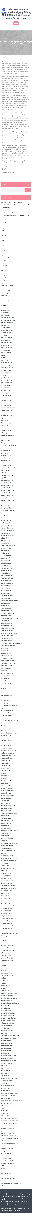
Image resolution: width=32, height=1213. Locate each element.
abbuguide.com (5, 390)
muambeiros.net (6, 823)
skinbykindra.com (6, 653)
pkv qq (3, 230)
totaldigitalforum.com (7, 638)
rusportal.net (5, 980)
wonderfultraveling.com (8, 805)
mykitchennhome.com (7, 881)
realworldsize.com (6, 1025)
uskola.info (4, 538)
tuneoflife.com (5, 1181)
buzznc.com (4, 648)
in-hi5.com (4, 970)
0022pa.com (4, 773)
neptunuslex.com (6, 708)
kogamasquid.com (6, 923)
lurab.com (4, 670)
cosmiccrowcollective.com (9, 998)
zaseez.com (4, 335)
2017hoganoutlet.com (7, 950)
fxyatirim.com (5, 387)
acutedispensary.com (7, 1133)
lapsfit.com (4, 458)
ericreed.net (4, 863)
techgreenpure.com (6, 405)
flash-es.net (4, 1108)
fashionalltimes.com (7, 635)
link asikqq (4, 270)
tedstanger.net (5, 533)
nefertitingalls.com (6, 342)
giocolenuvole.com (6, 378)
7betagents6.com (6, 443)
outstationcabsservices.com (9, 618)
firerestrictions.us (6, 818)
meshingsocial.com (6, 1073)
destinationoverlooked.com (9, 1161)
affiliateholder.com (6, 1186)
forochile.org (5, 800)
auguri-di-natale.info (7, 710)
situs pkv (3, 253)
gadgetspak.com (6, 450)
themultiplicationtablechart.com (10, 926)
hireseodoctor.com (6, 455)
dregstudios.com (6, 793)
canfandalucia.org (6, 610)
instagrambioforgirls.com (8, 1060)
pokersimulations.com (7, 465)
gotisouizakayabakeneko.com (10, 1003)
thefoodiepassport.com (8, 885)
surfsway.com (5, 413)
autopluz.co (4, 725)
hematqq (18, 1201)
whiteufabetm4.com (7, 503)
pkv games (4, 228)
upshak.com (4, 1110)
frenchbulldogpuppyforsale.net (10, 921)
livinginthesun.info (6, 985)
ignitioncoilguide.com (7, 673)
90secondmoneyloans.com (9, 423)
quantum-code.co (6, 548)
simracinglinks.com (6, 740)
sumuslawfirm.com (6, 1126)
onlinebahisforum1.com (8, 320)
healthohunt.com (6, 520)
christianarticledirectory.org (9, 933)
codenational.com (6, 658)
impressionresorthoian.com (9, 1118)
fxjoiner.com (4, 650)
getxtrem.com (5, 1068)
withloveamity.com (6, 382)
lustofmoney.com (6, 1173)
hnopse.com (4, 1168)
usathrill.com (5, 605)
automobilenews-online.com (9, 633)
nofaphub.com (5, 340)
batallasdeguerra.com (7, 790)
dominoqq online (6, 268)
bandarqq (4, 260)
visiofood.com (5, 573)
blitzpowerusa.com (6, 1048)
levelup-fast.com (6, 460)
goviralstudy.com (6, 898)
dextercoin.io (5, 931)
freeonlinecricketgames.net (9, 813)
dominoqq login (6, 1196)
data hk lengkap (5, 290)
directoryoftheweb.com (8, 958)
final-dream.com (6, 553)
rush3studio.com (6, 963)
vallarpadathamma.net (7, 1023)
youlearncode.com (6, 385)
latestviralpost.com (6, 1043)
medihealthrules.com (7, 603)
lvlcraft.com (4, 420)
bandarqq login (12, 1204)
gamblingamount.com (7, 1163)
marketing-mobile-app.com (9, 1078)
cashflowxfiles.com (6, 1063)
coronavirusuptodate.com (8, 445)
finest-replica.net (6, 555)
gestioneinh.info (6, 558)
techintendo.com (6, 403)
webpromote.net (6, 833)
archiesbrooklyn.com (7, 820)
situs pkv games (6, 300)
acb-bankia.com (5, 1106)
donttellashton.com (7, 960)
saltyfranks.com (6, 765)
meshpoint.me (5, 1005)
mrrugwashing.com (6, 1103)
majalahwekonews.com (8, 948)
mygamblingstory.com (7, 945)
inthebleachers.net (6, 913)
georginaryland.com (7, 845)
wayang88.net (5, 498)
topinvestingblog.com (7, 758)
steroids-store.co (6, 835)
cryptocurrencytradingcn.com (10, 1138)
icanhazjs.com (5, 893)
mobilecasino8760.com (8, 868)
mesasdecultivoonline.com (9, 1038)
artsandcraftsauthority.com (9, 681)
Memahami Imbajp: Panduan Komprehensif (13, 212)
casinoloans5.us (6, 873)
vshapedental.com (6, 608)
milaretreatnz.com (6, 780)
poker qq (3, 245)
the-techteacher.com (7, 630)
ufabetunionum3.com (7, 483)
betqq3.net (4, 870)
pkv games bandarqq (7, 285)
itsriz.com (4, 988)
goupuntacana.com (6, 330)
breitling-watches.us (7, 718)
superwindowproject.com (8, 888)
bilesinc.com (4, 778)
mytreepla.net (5, 463)
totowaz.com (5, 1141)
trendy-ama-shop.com (7, 568)
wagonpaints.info (6, 540)
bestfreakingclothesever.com (9, 1120)
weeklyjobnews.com (7, 1148)
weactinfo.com (5, 1070)
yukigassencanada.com (8, 435)
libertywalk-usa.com (7, 695)
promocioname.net (6, 808)
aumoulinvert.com (6, 883)
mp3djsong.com (6, 703)
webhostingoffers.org (7, 395)
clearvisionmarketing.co (8, 545)
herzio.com (4, 968)
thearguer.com (5, 1075)
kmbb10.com (5, 1065)
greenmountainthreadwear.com (10, 1131)
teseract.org (4, 565)
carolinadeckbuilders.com (8, 755)
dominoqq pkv (5, 258)
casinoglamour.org (6, 928)
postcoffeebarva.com (7, 1015)
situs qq (3, 233)
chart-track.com (5, 803)
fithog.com (4, 840)
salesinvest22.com (6, 563)
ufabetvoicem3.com (7, 493)
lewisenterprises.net (7, 367)
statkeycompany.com (7, 753)
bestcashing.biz (5, 815)
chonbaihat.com (6, 828)
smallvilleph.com (6, 785)
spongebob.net (5, 1008)
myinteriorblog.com (7, 583)
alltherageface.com (6, 655)
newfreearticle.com (6, 1045)
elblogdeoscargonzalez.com (9, 830)
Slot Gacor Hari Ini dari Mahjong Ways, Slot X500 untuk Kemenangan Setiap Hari (16, 13)
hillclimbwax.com (6, 1166)
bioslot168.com (5, 678)
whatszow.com (5, 398)
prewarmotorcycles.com (8, 738)
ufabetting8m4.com (7, 480)
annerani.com (5, 768)
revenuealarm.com (6, 668)
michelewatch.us (6, 713)
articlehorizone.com (7, 438)
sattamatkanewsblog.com (8, 1135)
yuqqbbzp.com (5, 440)
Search (5, 184)
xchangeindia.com (6, 623)
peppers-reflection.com (8, 1178)
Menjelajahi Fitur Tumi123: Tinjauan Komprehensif (15, 210)
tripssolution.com (6, 430)
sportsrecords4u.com (7, 475)
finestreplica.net (5, 515)
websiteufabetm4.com (7, 500)
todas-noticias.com (7, 975)
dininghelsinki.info (6, 508)
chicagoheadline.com (7, 322)
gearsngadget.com (6, 453)
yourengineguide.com (7, 613)
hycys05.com (5, 1053)
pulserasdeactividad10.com (9, 906)
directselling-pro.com (7, 665)
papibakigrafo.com (6, 890)
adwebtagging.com (6, 1153)
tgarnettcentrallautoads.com (9, 720)
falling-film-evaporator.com (9, 1123)
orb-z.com (4, 1033)
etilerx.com (4, 513)
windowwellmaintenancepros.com (11, 1183)
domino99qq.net (6, 955)
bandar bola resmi (6, 248)
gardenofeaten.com (7, 1050)
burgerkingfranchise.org (8, 1020)
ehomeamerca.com (6, 400)
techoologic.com (6, 598)
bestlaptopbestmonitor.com (9, 843)
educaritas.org (5, 350)
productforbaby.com (7, 1030)
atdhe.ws (3, 853)
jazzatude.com (5, 770)
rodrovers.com (5, 428)
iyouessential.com (6, 380)
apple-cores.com (6, 903)
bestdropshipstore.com (8, 408)
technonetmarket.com (7, 530)
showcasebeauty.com (7, 748)
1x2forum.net (5, 312)
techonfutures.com (6, 595)
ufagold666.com (6, 580)
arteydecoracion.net (7, 838)
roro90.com (4, 965)
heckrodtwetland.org (7, 855)
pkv (2, 255)
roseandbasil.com (6, 848)
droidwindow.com (6, 575)
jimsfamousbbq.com (7, 693)
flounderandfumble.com (8, 518)
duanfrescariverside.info (8, 510)
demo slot (9, 172)
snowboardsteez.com (7, 1058)
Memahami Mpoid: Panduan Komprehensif (13, 202)
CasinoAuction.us (6, 875)
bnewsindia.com (6, 585)
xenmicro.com (5, 360)
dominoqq (4, 235)
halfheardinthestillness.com (9, 858)
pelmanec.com (5, 953)
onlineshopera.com (6, 362)
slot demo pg (5, 293)
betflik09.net (4, 355)
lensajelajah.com (6, 352)
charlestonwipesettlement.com (10, 1143)
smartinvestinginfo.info (8, 525)
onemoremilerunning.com (8, 1055)
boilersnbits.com (6, 1040)
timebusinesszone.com (8, 1176)
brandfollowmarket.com (8, 1146)
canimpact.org (5, 895)
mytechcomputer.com (7, 676)
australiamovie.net (6, 698)
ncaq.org (3, 357)
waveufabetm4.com (7, 495)
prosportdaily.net (6, 560)
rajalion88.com (5, 327)
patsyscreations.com (7, 345)
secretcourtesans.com (7, 317)
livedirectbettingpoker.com (9, 1093)
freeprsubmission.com (7, 578)
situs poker (4, 265)
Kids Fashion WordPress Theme (10, 1208)
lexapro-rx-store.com (7, 916)
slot (14, 172)
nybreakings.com (6, 615)
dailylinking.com (6, 373)
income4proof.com (6, 347)
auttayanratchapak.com (8, 1013)
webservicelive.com (6, 683)
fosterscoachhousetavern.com (10, 1035)
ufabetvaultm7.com (7, 488)
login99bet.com (5, 315)
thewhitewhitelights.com (8, 850)
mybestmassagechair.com (8, 860)
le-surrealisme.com (6, 745)
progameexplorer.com (7, 660)
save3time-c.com (6, 728)
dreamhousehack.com (7, 628)
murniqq (11, 1201)
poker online (25, 1201)
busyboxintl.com (6, 1010)
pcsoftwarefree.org (6, 370)
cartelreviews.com (6, 410)
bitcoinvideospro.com (7, 995)
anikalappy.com (5, 505)
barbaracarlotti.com (7, 908)
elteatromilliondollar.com (8, 1018)
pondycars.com (5, 593)
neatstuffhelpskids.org (7, 795)
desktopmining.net (6, 910)
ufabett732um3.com (7, 535)
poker (2, 243)
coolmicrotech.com (6, 625)
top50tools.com (6, 760)
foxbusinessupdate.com (8, 1095)
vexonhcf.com (5, 730)
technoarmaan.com (7, 640)
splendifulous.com (6, 473)
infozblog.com (5, 825)
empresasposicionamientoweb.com (11, 643)
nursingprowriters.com (7, 1128)
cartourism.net (5, 901)
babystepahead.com (7, 1158)
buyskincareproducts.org (8, 918)
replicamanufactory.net (8, 468)
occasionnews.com (6, 1171)
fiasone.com (4, 1083)
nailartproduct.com (6, 415)
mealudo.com (5, 1088)
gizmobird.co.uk (5, 700)
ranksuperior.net (6, 1156)
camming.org (5, 325)
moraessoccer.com (6, 798)
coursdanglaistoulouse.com (9, 705)
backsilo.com (5, 1113)
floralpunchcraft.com (7, 1080)
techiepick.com (5, 588)
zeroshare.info (5, 775)
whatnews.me (5, 550)
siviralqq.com (5, 1115)
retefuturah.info (5, 523)
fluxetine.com (5, 865)
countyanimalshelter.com (8, 1151)
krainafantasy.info (6, 973)
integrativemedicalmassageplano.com (12, 1100)
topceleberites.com (6, 478)
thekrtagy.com (5, 620)
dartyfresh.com (5, 365)
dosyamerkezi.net (6, 743)
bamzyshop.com (6, 590)
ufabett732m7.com (6, 570)
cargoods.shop (5, 990)
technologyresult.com (7, 393)
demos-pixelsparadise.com (9, 733)
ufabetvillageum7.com (7, 490)
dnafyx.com (4, 375)
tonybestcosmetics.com (8, 645)
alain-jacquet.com (6, 1000)
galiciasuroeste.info (7, 788)
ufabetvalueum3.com (7, 485)
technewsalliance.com (7, 528)
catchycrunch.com (6, 337)
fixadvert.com (5, 723)
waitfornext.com (6, 543)
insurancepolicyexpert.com (9, 750)
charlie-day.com (6, 1090)
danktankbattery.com (7, 1085)
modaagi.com (5, 783)
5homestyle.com (6, 936)
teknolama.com (5, 1028)
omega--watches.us (7, 715)
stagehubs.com (5, 310)
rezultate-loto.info (6, 470)
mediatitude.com (6, 735)
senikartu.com (5, 978)
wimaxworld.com (6, 810)
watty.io (3, 983)
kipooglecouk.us (6, 878)
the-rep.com (4, 763)
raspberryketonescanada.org (9, 600)
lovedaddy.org (5, 1098)
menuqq (3, 1194)
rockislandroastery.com (8, 663)
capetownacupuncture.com (9, 993)
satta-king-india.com (7, 433)
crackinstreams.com (7, 448)
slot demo (4, 250)
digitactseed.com (6, 418)
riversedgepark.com (7, 332)
